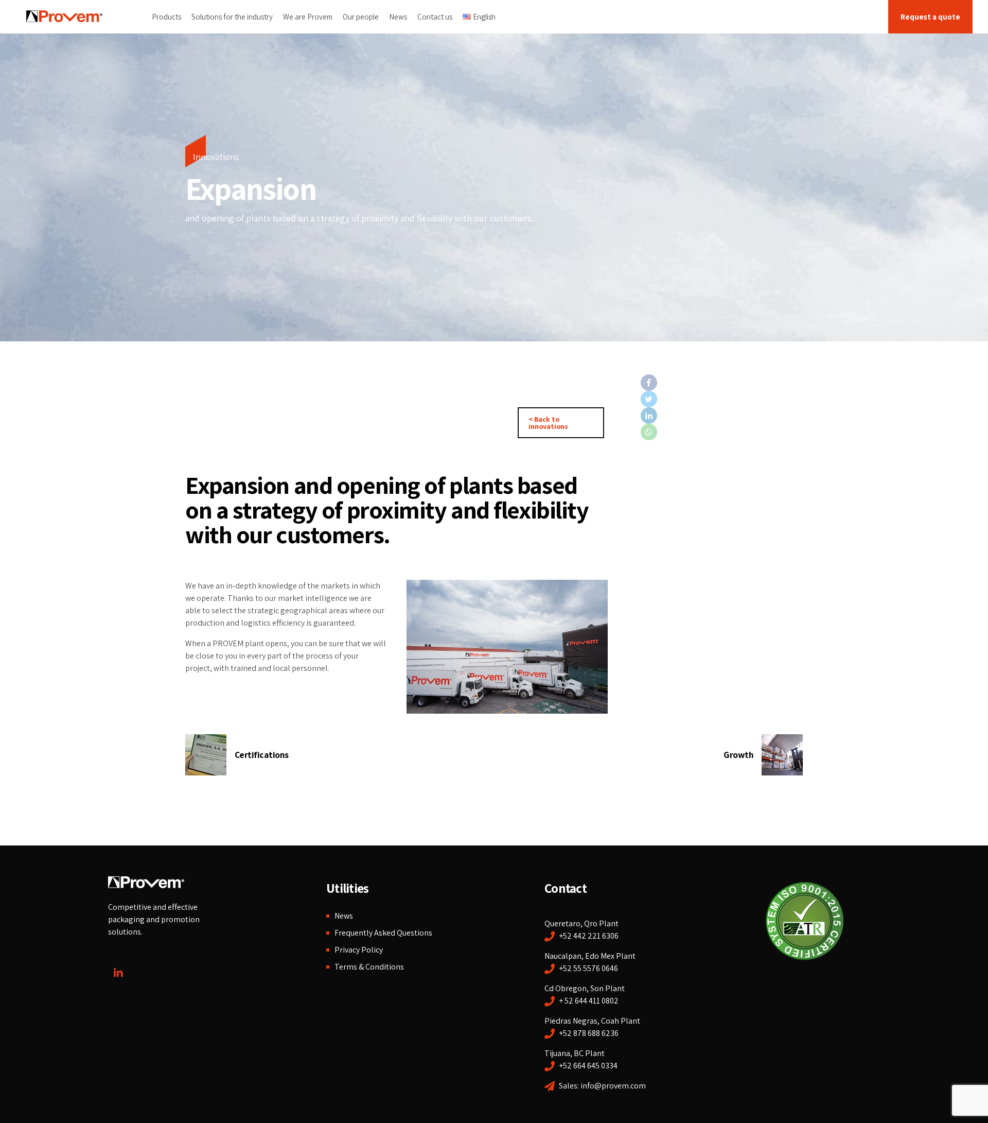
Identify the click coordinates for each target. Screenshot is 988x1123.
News (398, 17)
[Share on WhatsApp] (720, 432)
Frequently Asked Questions (383, 932)
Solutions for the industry (232, 17)
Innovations (216, 157)
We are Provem (307, 17)
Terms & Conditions (369, 966)
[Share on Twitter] (720, 399)
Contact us (434, 17)
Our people (361, 17)
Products (166, 17)
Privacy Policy (358, 949)
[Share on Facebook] (720, 382)
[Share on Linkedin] (720, 415)
